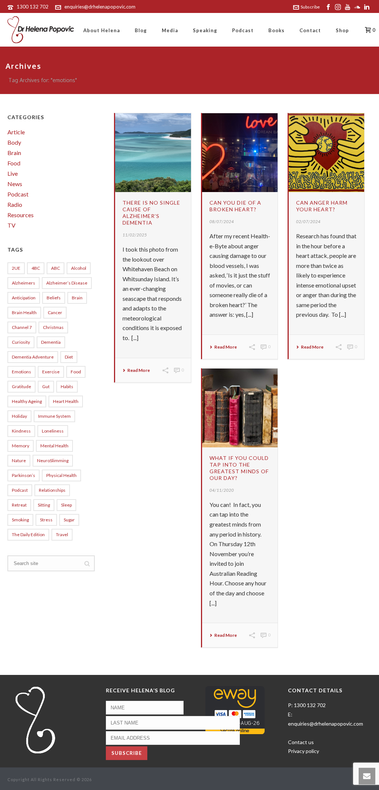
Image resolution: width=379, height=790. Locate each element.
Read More (138, 370)
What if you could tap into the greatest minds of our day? (239, 468)
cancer (55, 312)
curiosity (21, 342)
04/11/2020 (221, 490)
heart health (65, 401)
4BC (35, 268)
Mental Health (54, 445)
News (14, 184)
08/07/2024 (221, 221)
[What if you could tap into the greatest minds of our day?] (240, 408)
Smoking (20, 519)
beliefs (54, 297)
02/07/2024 (308, 221)
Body (14, 142)
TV (11, 225)
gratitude (21, 386)
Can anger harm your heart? (322, 205)
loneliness (53, 431)
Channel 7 (22, 327)
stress (46, 519)
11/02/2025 (135, 234)
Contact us (301, 742)
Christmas (53, 327)
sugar (69, 519)
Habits (67, 386)
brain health (24, 312)
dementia (51, 342)
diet (69, 357)
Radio (14, 204)
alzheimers (23, 283)
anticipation (24, 297)
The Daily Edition (28, 534)
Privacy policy (303, 751)
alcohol (78, 268)
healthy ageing (27, 401)
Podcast (243, 30)
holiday (19, 416)
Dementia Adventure (33, 357)
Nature (19, 460)
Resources (20, 215)
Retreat (19, 505)
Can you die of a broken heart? (235, 205)
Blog (141, 30)
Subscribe (310, 7)
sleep (66, 505)
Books (276, 30)
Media (170, 30)
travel (62, 534)
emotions (21, 371)
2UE (16, 268)
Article (16, 132)
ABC (55, 268)
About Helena (101, 30)
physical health (61, 475)
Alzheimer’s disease (66, 283)
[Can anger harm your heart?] (327, 152)
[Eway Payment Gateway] (235, 709)
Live (12, 173)
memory (20, 445)
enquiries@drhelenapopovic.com (99, 7)
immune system (54, 416)
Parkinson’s (23, 475)
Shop (342, 30)
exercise (51, 371)
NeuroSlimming (52, 460)
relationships (52, 490)
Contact (310, 30)
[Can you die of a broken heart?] (240, 152)
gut (46, 386)
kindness (21, 431)
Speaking (205, 30)
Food (13, 163)
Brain (14, 152)
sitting (44, 505)
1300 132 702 (32, 7)
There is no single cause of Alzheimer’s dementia (151, 212)
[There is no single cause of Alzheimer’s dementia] (153, 152)
